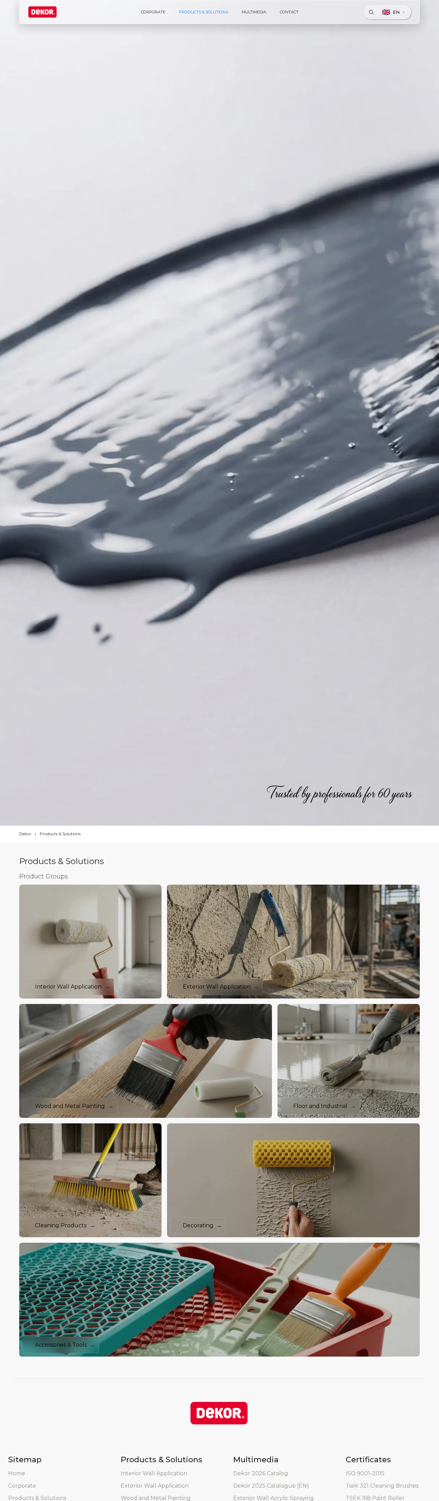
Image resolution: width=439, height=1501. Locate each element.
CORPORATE (153, 12)
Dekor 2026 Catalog (260, 1473)
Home (16, 1473)
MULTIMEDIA (254, 12)
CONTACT (289, 12)
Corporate (22, 1485)
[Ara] (371, 12)
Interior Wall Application (154, 1473)
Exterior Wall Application (155, 1485)
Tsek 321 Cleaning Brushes (382, 1485)
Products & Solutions (60, 833)
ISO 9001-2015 (365, 1473)
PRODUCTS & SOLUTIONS (203, 12)
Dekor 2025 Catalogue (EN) (271, 1485)
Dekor (25, 833)
